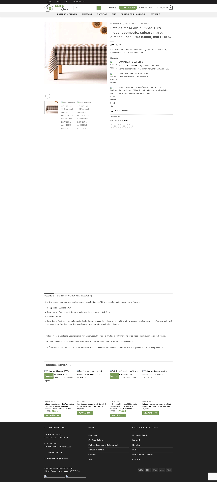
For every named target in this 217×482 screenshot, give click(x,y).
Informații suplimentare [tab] (68, 296)
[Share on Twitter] (117, 126)
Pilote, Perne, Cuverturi (133, 14)
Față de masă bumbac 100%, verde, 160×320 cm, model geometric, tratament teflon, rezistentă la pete (123, 406)
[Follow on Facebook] (169, 2)
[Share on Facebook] (113, 126)
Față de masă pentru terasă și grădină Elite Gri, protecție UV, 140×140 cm (156, 405)
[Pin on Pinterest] (126, 126)
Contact (92, 455)
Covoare (155, 14)
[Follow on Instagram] (171, 2)
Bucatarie (87, 14)
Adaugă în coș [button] (52, 415)
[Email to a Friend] (122, 126)
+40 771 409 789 (133, 66)
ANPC (91, 459)
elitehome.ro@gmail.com (57, 458)
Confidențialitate (95, 440)
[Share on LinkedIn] (131, 126)
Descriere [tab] (49, 296)
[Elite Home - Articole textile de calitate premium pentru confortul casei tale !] (57, 8)
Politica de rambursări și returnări (103, 445)
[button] (145, 8)
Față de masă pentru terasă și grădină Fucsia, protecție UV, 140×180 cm (91, 405)
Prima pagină (116, 24)
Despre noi (93, 435)
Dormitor (102, 14)
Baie (114, 14)
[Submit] (99, 8)
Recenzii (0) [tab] (86, 296)
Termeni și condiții (96, 450)
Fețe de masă (143, 24)
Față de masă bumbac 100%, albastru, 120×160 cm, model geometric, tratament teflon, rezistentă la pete (59, 406)
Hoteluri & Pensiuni (67, 14)
